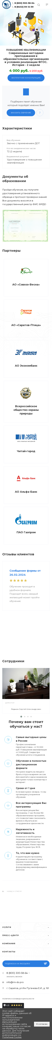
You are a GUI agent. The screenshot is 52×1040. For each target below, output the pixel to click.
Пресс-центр (10, 935)
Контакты (8, 951)
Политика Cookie (12, 1037)
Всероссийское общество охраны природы (26, 410)
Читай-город (26, 451)
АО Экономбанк (26, 365)
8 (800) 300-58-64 (24, 3)
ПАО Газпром (26, 532)
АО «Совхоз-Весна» (26, 284)
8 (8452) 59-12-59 (24, 7)
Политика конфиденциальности (18, 999)
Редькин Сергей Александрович (26, 709)
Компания (8, 943)
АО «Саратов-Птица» (26, 325)
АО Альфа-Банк (26, 491)
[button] (21, 716)
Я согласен (41, 1024)
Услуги (6, 927)
